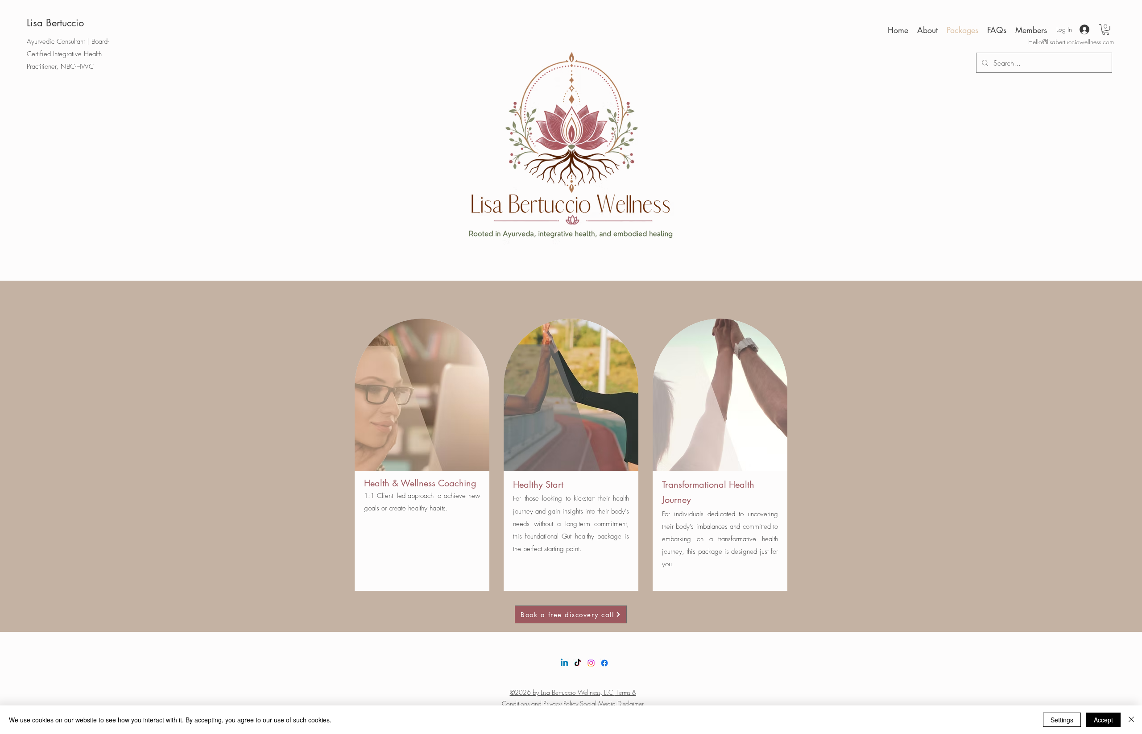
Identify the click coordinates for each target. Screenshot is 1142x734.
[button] (1105, 29)
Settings (1062, 719)
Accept (1103, 719)
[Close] (1131, 720)
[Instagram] (591, 663)
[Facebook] (604, 663)
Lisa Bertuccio (55, 23)
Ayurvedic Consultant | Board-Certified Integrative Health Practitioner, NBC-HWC (68, 54)
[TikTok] (577, 663)
